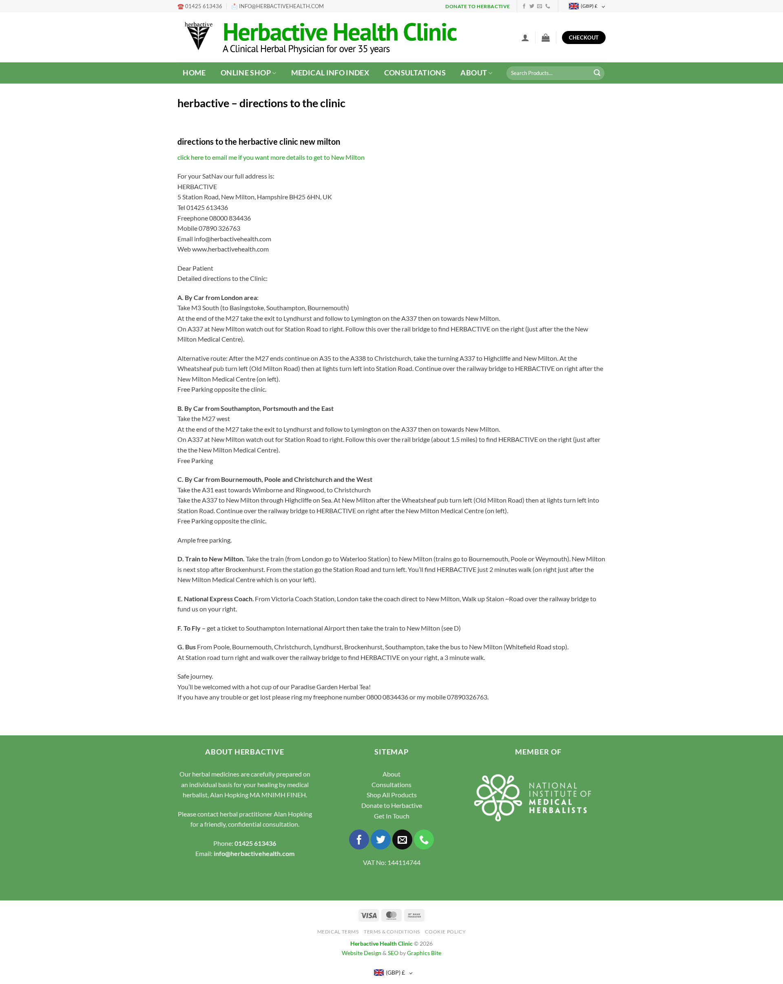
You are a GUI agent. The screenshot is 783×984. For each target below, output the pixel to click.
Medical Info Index (330, 72)
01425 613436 (255, 843)
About (473, 72)
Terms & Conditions (392, 932)
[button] (525, 37)
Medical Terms (338, 932)
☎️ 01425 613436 (199, 6)
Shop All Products (392, 795)
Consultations (415, 72)
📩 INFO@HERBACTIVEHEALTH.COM (277, 6)
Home (194, 72)
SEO (393, 952)
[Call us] (547, 6)
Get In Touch (391, 816)
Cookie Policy (445, 932)
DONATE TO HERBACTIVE (477, 6)
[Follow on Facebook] (524, 6)
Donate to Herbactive (391, 805)
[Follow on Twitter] (531, 6)
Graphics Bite (424, 952)
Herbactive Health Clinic (381, 943)
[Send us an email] (539, 6)
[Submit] (597, 73)
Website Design (361, 952)
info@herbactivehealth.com (254, 853)
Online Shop (246, 72)
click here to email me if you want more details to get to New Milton (271, 157)
